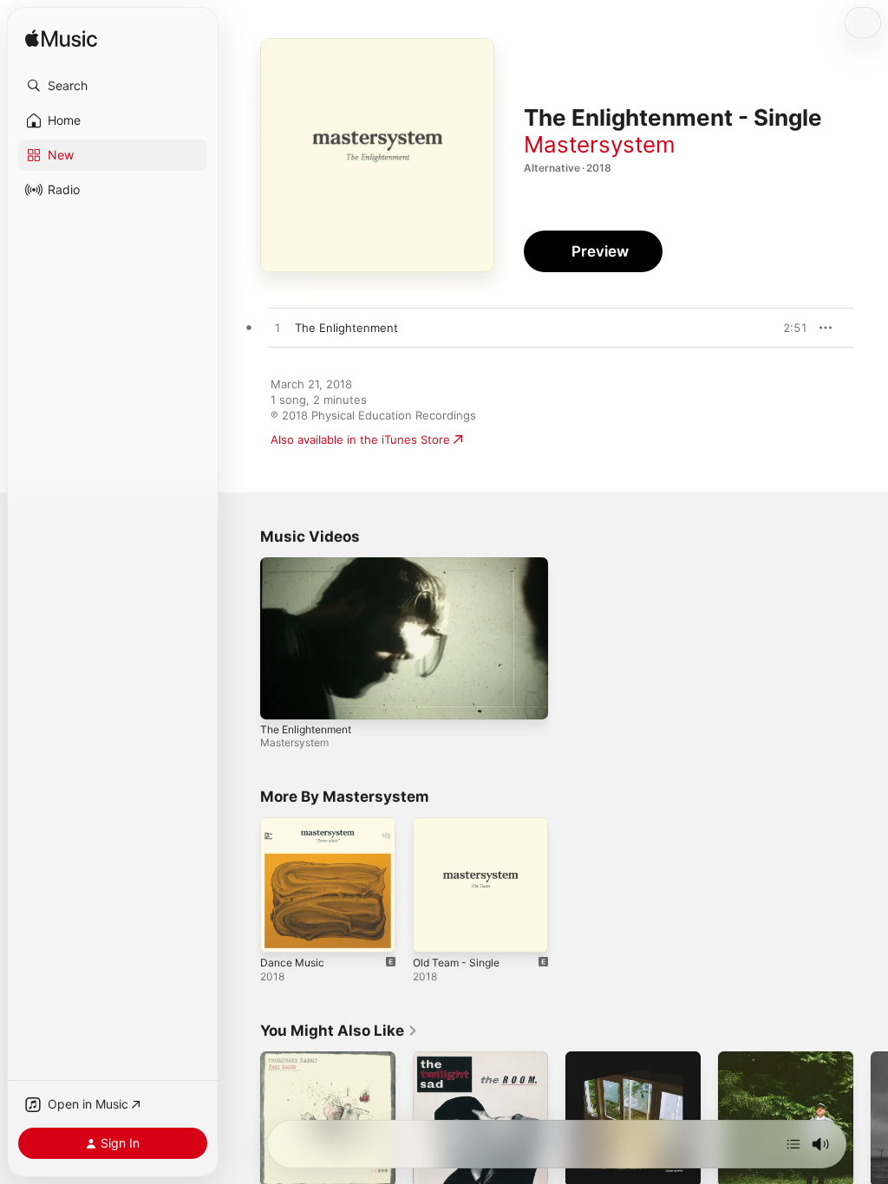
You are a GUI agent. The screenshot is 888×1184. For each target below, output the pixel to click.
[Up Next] (793, 1144)
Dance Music (292, 962)
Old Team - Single (456, 962)
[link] (339, 1030)
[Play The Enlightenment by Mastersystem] (277, 328)
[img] (61, 39)
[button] (112, 86)
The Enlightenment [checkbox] (346, 328)
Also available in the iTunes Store (360, 439)
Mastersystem (600, 144)
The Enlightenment (305, 729)
